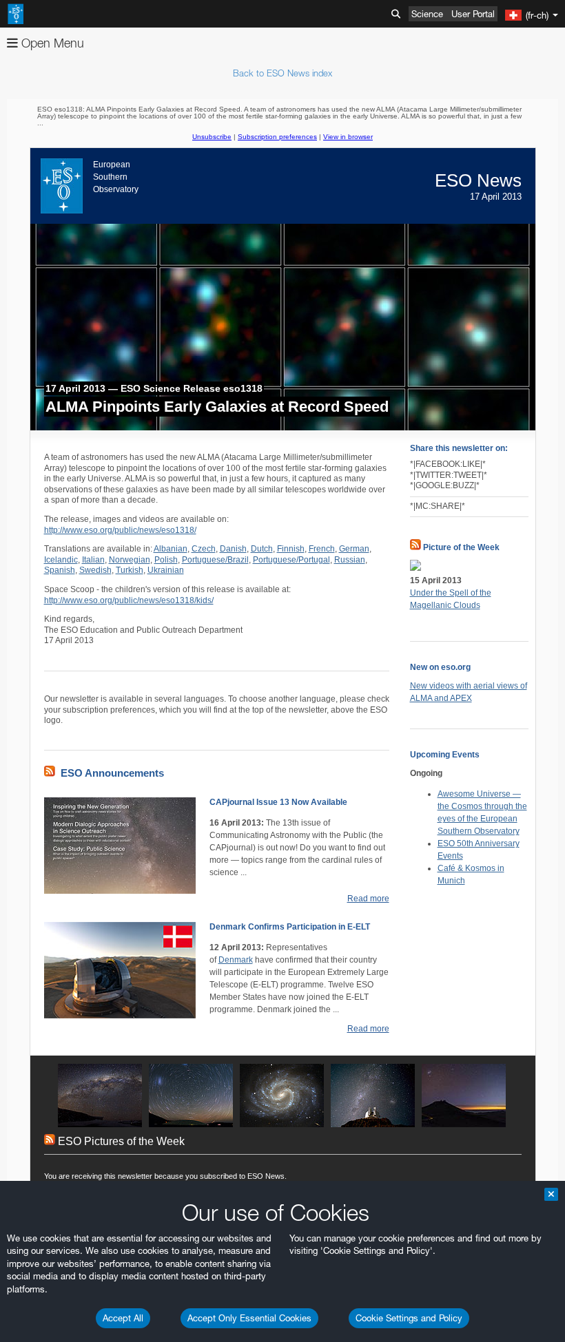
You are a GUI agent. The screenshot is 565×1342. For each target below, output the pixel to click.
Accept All (123, 1317)
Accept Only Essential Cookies (249, 1317)
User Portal (473, 13)
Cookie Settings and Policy (409, 1317)
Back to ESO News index (282, 72)
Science (427, 13)
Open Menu (51, 43)
